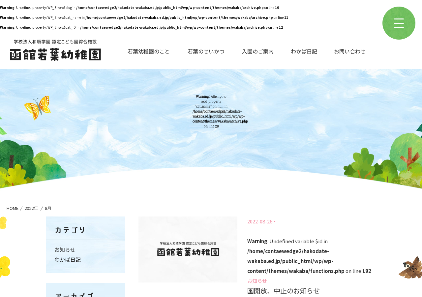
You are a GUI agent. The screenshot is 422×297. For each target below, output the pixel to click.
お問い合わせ (350, 51)
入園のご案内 (258, 51)
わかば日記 (304, 51)
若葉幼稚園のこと (149, 51)
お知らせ (257, 280)
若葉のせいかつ (206, 51)
